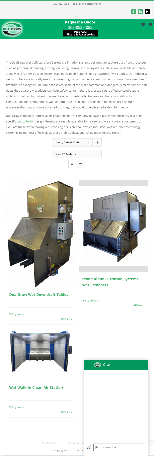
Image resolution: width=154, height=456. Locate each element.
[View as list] (80, 164)
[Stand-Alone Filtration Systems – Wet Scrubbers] (113, 226)
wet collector (25, 121)
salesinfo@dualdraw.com (87, 3)
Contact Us (49, 443)
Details (68, 319)
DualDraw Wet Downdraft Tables (38, 294)
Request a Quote (80, 22)
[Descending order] (98, 142)
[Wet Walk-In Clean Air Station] (40, 354)
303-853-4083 (61, 3)
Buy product (18, 314)
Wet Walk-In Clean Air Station (36, 387)
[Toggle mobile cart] (143, 24)
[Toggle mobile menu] (151, 24)
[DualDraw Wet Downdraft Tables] (40, 233)
